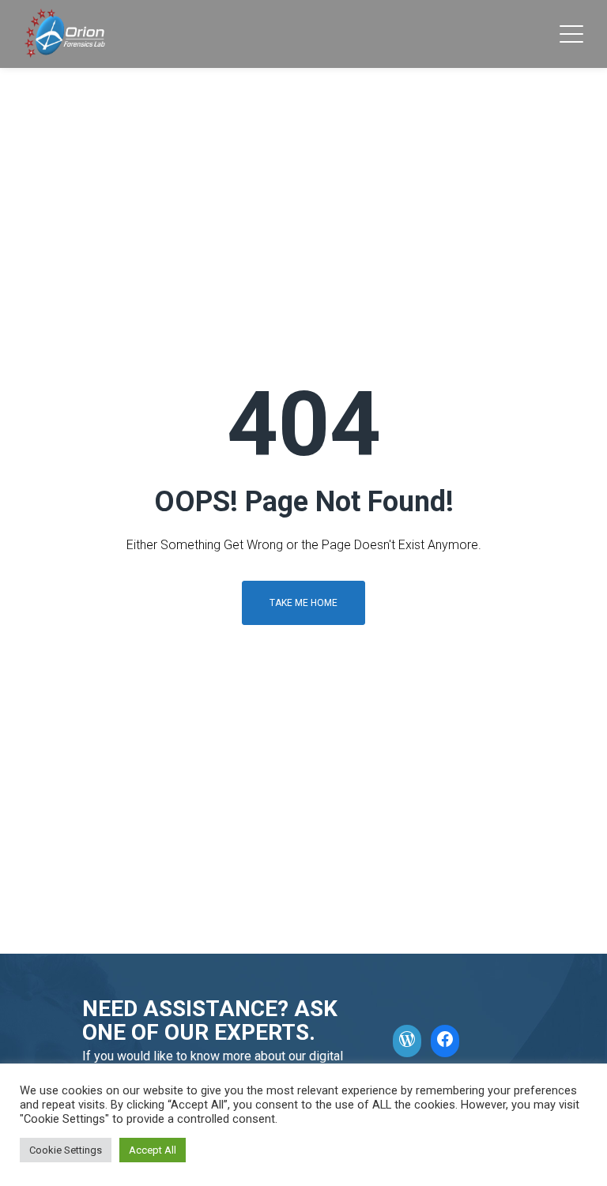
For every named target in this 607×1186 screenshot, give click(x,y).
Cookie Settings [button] (65, 1150)
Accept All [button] (152, 1150)
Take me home (303, 602)
